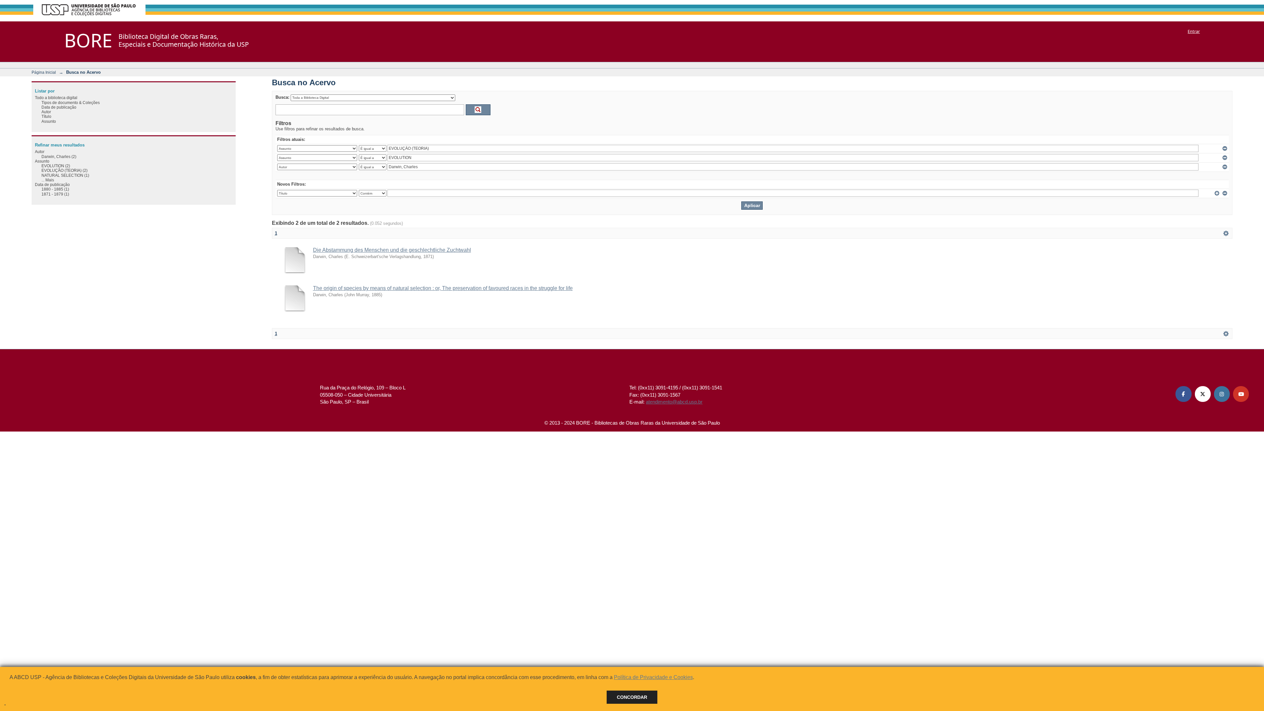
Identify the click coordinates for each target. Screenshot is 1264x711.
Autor (46, 112)
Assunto (48, 121)
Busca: (282, 97)
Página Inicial (44, 72)
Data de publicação (58, 107)
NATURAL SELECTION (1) (65, 175)
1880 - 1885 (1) (55, 189)
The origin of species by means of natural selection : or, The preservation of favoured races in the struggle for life (443, 288)
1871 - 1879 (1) (55, 194)
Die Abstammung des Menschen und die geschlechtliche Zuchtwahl (392, 250)
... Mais (47, 180)
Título (46, 116)
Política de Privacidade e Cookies (653, 677)
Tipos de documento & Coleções (70, 102)
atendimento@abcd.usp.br (674, 402)
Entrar (1194, 31)
